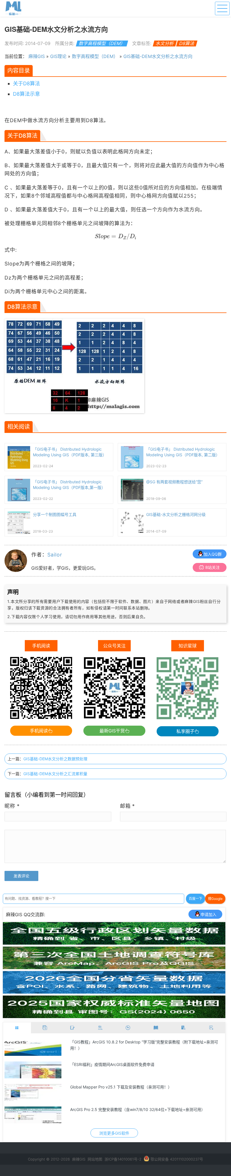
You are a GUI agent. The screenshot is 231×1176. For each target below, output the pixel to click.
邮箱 (127, 806)
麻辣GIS (36, 56)
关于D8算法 (26, 83)
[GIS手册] (183, 1027)
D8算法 (187, 43)
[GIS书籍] (156, 1027)
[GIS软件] (17, 1027)
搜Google (215, 898)
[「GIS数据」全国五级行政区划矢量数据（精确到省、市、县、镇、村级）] (114, 943)
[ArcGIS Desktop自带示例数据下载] (33, 1092)
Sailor (54, 555)
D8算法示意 (26, 94)
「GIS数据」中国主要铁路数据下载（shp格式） (112, 1041)
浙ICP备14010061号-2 (123, 1159)
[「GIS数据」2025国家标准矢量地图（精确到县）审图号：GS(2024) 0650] (114, 1016)
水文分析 (165, 43)
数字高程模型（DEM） (102, 43)
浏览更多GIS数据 (114, 1133)
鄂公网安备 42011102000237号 (176, 1159)
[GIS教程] (128, 1027)
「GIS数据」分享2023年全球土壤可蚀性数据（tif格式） (119, 1064)
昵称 (12, 806)
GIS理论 (58, 56)
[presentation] (116, 236)
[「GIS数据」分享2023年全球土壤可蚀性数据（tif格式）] (33, 1069)
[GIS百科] (100, 1027)
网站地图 (95, 1159)
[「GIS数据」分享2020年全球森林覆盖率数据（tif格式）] (33, 1114)
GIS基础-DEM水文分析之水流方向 (157, 56)
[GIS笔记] (72, 1027)
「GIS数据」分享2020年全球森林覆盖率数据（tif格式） (119, 1109)
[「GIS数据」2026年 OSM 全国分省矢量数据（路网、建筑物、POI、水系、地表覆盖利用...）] (114, 992)
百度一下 (195, 898)
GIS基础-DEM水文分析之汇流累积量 (55, 773)
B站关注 (212, 567)
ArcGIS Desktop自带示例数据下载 (100, 1087)
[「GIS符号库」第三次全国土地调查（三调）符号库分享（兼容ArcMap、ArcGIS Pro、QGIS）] (114, 967)
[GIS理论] (211, 1027)
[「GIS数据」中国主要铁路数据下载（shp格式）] (33, 1047)
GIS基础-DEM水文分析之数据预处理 (55, 758)
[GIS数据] (45, 1027)
